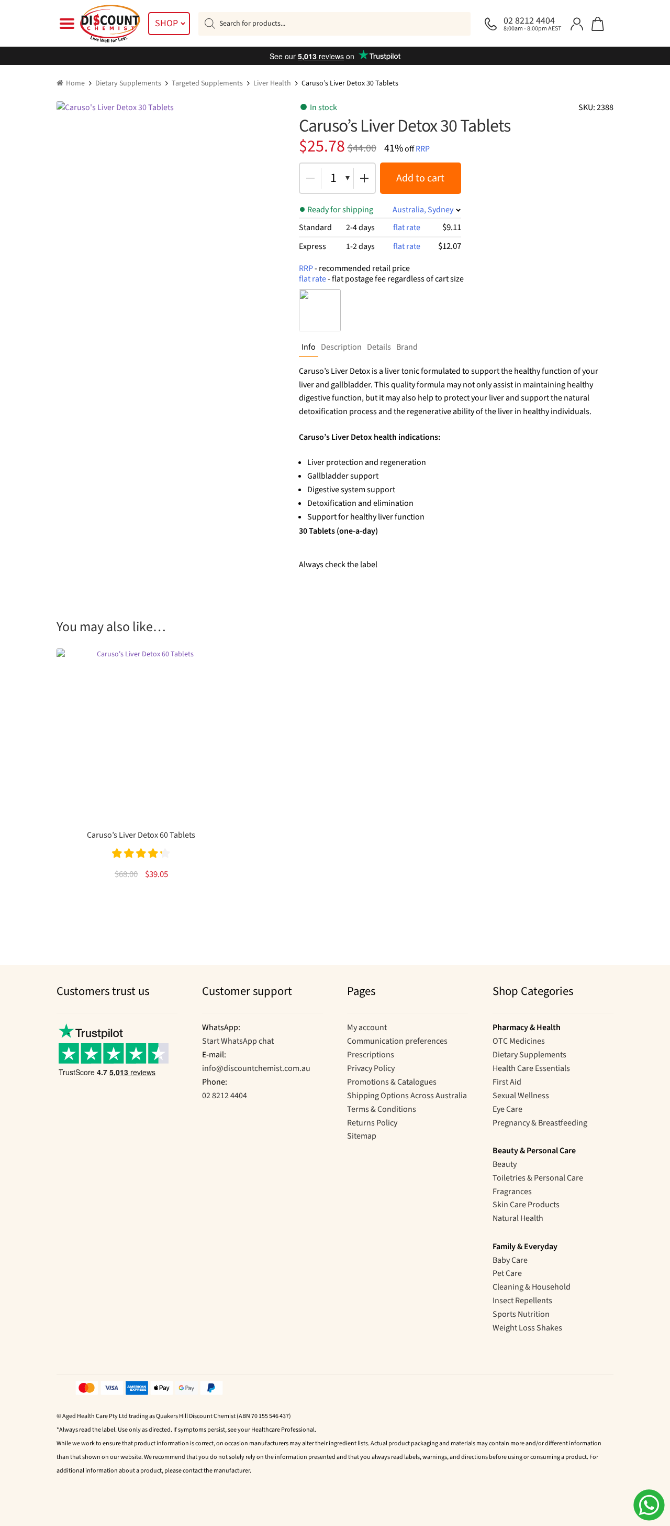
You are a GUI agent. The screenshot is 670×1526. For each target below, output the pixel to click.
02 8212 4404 (224, 1095)
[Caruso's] (320, 310)
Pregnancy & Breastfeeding (540, 1123)
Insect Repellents (522, 1300)
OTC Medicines (519, 1041)
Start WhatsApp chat (238, 1041)
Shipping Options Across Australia (407, 1095)
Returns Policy (372, 1123)
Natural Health (518, 1218)
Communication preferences (397, 1041)
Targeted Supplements (207, 83)
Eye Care (507, 1109)
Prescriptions (370, 1054)
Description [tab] (341, 347)
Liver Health (272, 83)
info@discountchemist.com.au (256, 1068)
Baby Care (510, 1260)
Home (75, 83)
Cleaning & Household (532, 1287)
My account (367, 1027)
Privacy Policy (371, 1068)
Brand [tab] (407, 347)
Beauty (505, 1164)
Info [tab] (309, 347)
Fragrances (512, 1191)
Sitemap (361, 1136)
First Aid (507, 1082)
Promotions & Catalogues (392, 1082)
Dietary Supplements (128, 83)
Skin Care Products (526, 1204)
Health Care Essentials (531, 1068)
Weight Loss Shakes (527, 1328)
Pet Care (507, 1273)
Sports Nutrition (521, 1314)
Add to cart (420, 178)
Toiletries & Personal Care (538, 1178)
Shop (166, 23)
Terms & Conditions (381, 1109)
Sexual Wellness (521, 1095)
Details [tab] (379, 347)
